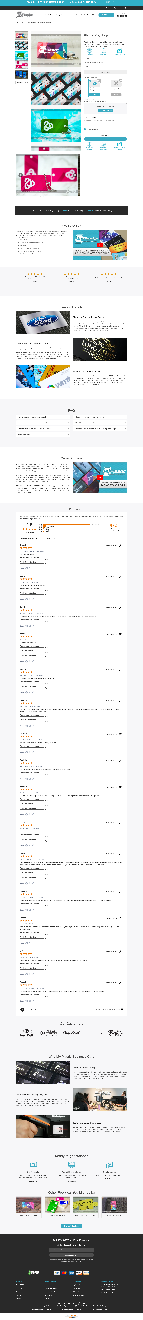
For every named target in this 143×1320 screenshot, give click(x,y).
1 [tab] (40, 196)
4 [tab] (49, 196)
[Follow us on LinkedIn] (64, 1303)
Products (27, 22)
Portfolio (18, 1295)
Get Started (72, 1181)
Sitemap (18, 1299)
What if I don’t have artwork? (85, 423)
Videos (47, 1299)
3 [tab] (46, 196)
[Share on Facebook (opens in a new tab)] (26, 569)
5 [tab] (52, 196)
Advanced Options (92, 129)
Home (21, 22)
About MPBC (20, 1285)
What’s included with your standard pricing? (90, 417)
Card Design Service (90, 77)
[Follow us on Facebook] (59, 1303)
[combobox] (105, 62)
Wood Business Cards (71, 1309)
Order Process (49, 1285)
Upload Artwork (107, 111)
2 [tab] (43, 196)
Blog (94, 15)
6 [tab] (55, 196)
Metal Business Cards (41, 1309)
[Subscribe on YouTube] (84, 1303)
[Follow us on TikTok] (79, 1303)
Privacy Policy (91, 1306)
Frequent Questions (51, 1292)
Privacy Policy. (64, 1261)
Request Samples (78, 1295)
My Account (118, 8)
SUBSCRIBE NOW (71, 1255)
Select (95, 94)
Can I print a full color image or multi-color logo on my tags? (95, 429)
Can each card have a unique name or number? (34, 429)
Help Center (84, 15)
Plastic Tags (35, 22)
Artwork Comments (90, 117)
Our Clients (19, 1288)
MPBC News (48, 1295)
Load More (22, 83)
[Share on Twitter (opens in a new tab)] (30, 568)
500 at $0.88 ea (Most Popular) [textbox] (94, 62)
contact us (119, 1175)
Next (75, 175)
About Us (74, 15)
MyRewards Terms (78, 1285)
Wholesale (76, 1292)
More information (24, 435)
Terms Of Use (80, 1306)
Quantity (86, 59)
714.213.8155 (110, 1290)
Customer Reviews (22, 1292)
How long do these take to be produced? (32, 417)
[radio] (71, 524)
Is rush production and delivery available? (32, 423)
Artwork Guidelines (51, 1288)
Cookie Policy (101, 1306)
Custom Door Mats (100, 1309)
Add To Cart (105, 139)
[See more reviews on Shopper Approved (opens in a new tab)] (33, 568)
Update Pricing (105, 72)
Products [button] (48, 15)
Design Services (62, 15)
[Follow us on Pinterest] (69, 1303)
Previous (20, 175)
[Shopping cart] (125, 8)
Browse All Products (71, 1226)
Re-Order (109, 8)
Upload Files (33, 1181)
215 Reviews (31, 532)
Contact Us (76, 1288)
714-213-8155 (108, 1175)
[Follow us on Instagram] (74, 1303)
